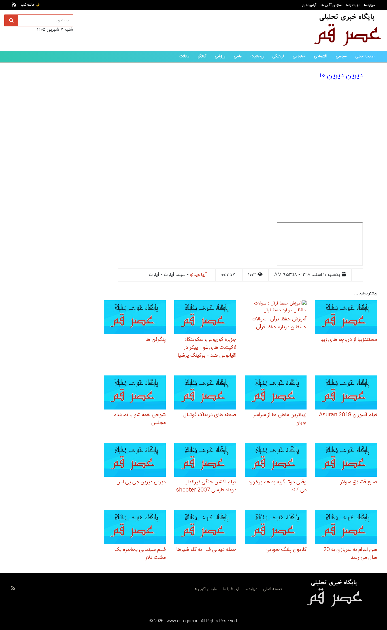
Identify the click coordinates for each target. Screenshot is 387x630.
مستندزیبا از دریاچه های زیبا (348, 339)
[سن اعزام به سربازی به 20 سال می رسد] (346, 528)
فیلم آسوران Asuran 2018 (348, 415)
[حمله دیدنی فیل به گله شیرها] (205, 528)
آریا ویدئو (198, 275)
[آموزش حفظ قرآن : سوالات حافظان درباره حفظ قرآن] (276, 308)
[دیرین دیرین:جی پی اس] (135, 461)
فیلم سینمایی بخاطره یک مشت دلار (140, 553)
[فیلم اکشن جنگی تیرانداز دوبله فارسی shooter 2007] (205, 461)
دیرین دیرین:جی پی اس (141, 482)
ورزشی (220, 56)
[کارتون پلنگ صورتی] (276, 528)
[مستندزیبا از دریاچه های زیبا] (346, 318)
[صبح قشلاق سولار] (346, 461)
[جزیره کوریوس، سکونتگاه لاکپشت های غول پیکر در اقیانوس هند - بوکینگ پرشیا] (205, 318)
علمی (238, 56)
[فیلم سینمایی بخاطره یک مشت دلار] (135, 528)
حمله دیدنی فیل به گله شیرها (206, 549)
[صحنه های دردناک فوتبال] (205, 393)
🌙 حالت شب (30, 5)
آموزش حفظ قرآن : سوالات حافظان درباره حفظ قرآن (279, 323)
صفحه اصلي (272, 589)
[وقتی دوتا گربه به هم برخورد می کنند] (276, 461)
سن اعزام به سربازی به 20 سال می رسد (350, 553)
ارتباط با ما (353, 5)
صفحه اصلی (364, 56)
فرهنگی (278, 56)
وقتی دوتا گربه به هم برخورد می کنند (277, 486)
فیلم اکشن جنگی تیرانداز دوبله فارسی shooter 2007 (206, 486)
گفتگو (202, 56)
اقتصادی (320, 56)
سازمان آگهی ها (331, 5)
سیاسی (341, 56)
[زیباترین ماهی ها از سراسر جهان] (276, 393)
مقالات (184, 56)
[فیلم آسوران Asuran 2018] (346, 393)
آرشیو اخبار (309, 5)
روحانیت (257, 56)
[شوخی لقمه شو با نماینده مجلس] (135, 393)
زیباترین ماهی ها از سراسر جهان (280, 419)
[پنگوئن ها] (135, 318)
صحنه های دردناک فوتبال (209, 415)
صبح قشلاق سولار (358, 482)
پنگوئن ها (155, 339)
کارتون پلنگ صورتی (286, 549)
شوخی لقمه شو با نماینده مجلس (140, 419)
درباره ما (369, 5)
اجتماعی (299, 56)
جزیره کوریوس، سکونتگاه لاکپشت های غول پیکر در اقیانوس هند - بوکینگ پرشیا (207, 347)
